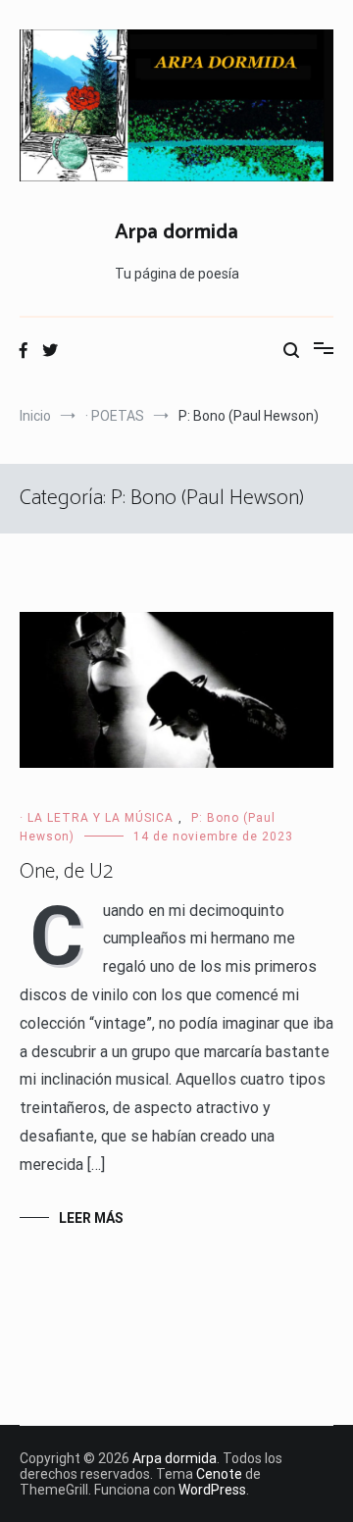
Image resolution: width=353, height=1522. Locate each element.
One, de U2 (66, 871)
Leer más (91, 1218)
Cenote (219, 1474)
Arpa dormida (176, 232)
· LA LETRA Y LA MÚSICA (97, 818)
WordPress (212, 1489)
